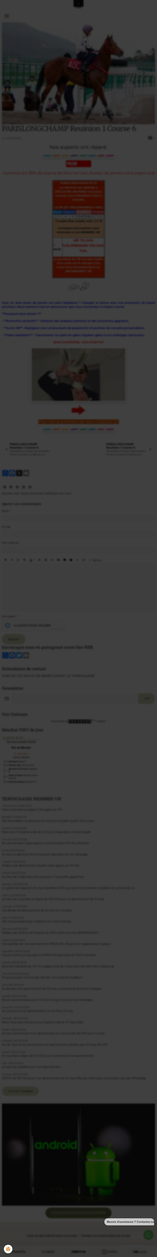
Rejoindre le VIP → (78, 645)
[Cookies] (8, 1249)
